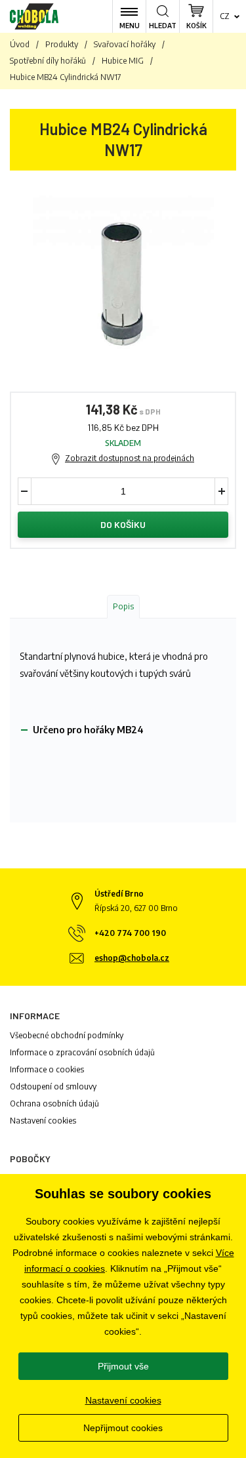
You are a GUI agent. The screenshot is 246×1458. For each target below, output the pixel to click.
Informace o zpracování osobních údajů (82, 1052)
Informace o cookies (47, 1069)
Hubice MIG (123, 61)
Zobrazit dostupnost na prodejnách (129, 458)
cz (225, 16)
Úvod (20, 44)
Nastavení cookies (43, 1120)
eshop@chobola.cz (131, 958)
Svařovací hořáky (124, 44)
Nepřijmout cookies (123, 1428)
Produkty (61, 44)
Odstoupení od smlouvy (53, 1086)
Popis (123, 606)
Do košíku (123, 524)
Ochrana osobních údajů (54, 1103)
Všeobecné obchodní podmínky (66, 1035)
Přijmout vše (123, 1366)
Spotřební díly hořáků (48, 61)
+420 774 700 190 (130, 933)
